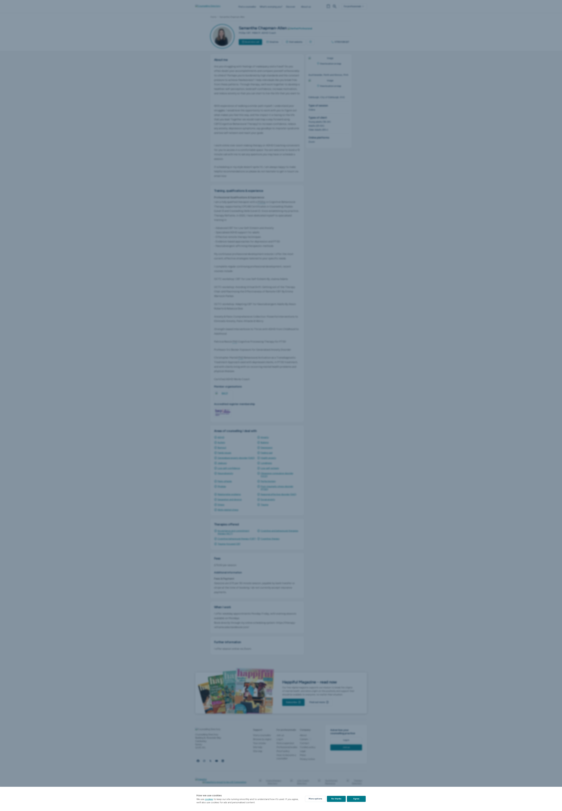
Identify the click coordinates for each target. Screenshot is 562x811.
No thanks (336, 798)
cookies (209, 799)
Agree (356, 798)
